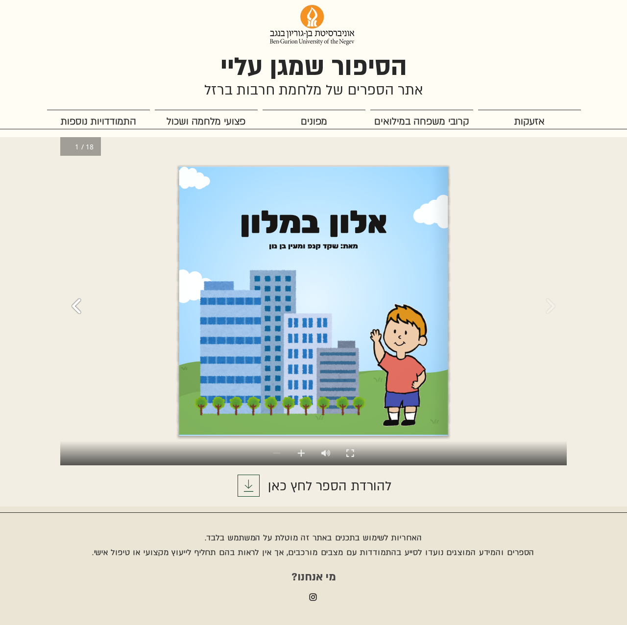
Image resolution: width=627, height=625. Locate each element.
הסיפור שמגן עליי (313, 67)
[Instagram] (313, 597)
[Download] (249, 486)
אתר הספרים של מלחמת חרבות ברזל (313, 90)
